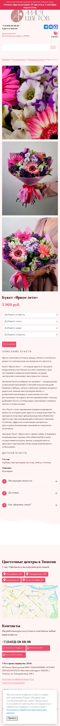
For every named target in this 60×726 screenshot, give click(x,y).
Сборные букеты (36, 60)
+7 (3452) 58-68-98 (10, 26)
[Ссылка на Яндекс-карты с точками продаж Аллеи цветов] (30, 602)
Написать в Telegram (14, 648)
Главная (6, 60)
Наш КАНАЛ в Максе (14, 655)
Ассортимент (18, 60)
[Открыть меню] (53, 47)
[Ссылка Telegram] (46, 27)
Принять (12, 718)
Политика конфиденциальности (18, 679)
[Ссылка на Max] (56, 27)
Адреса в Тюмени (9, 29)
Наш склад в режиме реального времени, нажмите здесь (30, 2)
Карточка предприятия (13, 683)
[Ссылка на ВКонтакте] (51, 27)
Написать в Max (36, 648)
